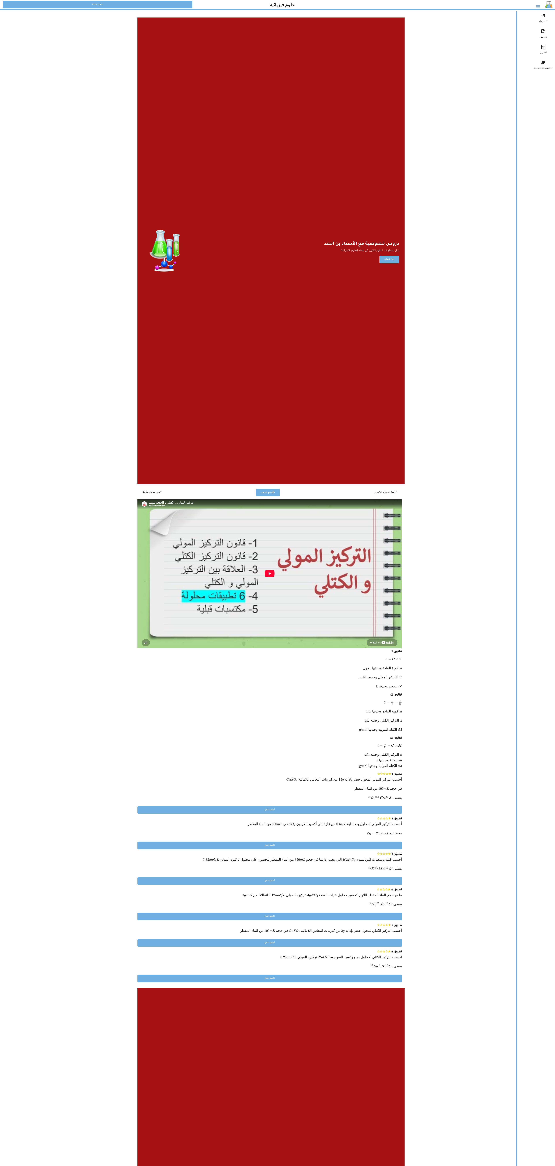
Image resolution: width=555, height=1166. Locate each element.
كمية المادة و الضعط (384, 492)
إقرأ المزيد (389, 259)
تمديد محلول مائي (152, 492)
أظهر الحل (269, 810)
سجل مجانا (97, 4)
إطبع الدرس (267, 492)
